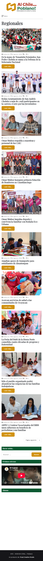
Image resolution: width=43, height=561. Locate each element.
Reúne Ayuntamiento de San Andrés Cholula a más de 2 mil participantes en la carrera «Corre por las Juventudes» (20, 101)
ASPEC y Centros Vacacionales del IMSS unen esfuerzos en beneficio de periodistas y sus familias (20, 427)
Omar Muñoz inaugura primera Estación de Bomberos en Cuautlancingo (21, 181)
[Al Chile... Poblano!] (21, 7)
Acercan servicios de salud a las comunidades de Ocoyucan (17, 301)
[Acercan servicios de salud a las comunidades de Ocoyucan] (21, 283)
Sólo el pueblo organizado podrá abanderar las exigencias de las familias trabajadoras (21, 384)
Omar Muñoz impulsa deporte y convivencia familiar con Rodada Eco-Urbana (20, 222)
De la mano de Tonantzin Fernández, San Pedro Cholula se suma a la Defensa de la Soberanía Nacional (21, 59)
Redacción (6, 54)
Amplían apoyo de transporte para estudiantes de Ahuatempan (18, 262)
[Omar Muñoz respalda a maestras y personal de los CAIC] (21, 124)
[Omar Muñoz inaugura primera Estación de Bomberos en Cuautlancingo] (21, 163)
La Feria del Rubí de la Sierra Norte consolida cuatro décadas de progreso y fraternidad (20, 342)
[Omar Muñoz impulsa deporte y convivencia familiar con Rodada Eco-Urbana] (21, 202)
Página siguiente (31, 440)
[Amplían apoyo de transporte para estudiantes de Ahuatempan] (21, 244)
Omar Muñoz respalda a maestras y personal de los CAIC (18, 141)
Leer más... (8, 66)
